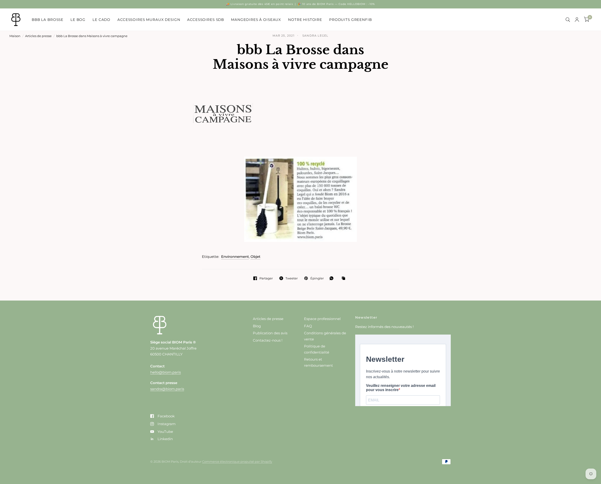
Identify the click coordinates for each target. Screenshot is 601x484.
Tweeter (291, 278)
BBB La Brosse (47, 19)
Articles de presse (38, 36)
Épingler (317, 278)
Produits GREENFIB (350, 19)
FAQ (308, 326)
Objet (255, 256)
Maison (14, 36)
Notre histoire (305, 19)
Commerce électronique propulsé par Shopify (237, 461)
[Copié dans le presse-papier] (345, 278)
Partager (266, 278)
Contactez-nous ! (267, 340)
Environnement (235, 256)
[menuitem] (47, 19)
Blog (257, 326)
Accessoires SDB (205, 19)
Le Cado (101, 19)
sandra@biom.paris (167, 389)
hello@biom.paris (165, 372)
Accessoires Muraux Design (148, 19)
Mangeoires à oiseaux (256, 19)
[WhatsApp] (333, 278)
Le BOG (77, 19)
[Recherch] (567, 19)
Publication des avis (270, 333)
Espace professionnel (322, 318)
